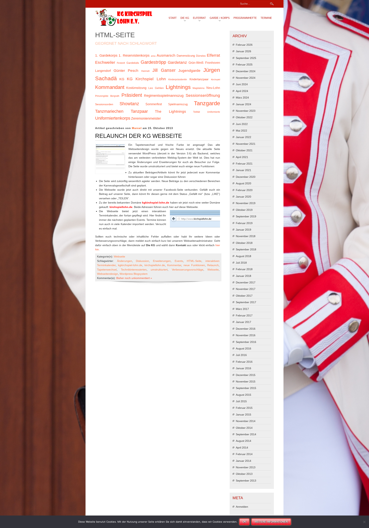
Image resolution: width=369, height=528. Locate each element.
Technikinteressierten (134, 269)
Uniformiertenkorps (112, 118)
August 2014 (243, 440)
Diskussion (142, 260)
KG (121, 79)
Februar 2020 (244, 190)
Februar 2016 (244, 361)
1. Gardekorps (106, 55)
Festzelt (121, 63)
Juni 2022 (242, 124)
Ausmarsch (166, 55)
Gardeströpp (153, 62)
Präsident (131, 95)
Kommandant (109, 87)
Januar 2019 (243, 229)
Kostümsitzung (136, 87)
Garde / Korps (220, 18)
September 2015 (246, 388)
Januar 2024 (243, 104)
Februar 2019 (244, 223)
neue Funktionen (194, 265)
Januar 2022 (243, 137)
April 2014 (242, 447)
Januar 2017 (243, 322)
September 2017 (246, 302)
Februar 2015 (244, 407)
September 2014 (246, 434)
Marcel (137, 128)
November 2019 (245, 203)
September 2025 (246, 58)
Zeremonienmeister (146, 118)
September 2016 (246, 341)
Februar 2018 (244, 269)
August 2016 (243, 348)
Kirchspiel (215, 79)
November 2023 (245, 110)
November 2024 (245, 77)
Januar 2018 (243, 275)
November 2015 (245, 381)
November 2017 (245, 288)
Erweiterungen (162, 260)
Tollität (196, 112)
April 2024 (242, 91)
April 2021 (242, 157)
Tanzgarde (207, 103)
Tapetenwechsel (107, 269)
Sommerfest (153, 104)
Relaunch (213, 265)
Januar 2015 (243, 414)
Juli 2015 (241, 401)
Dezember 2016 (245, 328)
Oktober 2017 (244, 295)
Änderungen (124, 260)
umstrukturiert (159, 269)
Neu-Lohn (213, 87)
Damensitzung (186, 55)
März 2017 (242, 308)
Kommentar (174, 265)
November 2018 (245, 236)
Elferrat (199, 18)
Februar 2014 (244, 454)
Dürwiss (201, 55)
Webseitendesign (107, 273)
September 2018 (246, 249)
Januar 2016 (243, 368)
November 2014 (245, 421)
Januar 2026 (243, 51)
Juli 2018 (241, 262)
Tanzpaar (139, 111)
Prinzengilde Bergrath (107, 96)
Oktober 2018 (244, 242)
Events (179, 260)
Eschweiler (105, 62)
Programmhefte (245, 18)
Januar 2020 (243, 196)
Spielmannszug (178, 104)
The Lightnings (170, 111)
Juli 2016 (241, 355)
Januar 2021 (243, 170)
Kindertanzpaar (199, 79)
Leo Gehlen (156, 88)
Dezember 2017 (245, 282)
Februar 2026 (244, 44)
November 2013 (245, 467)
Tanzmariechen (109, 111)
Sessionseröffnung (203, 95)
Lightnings (178, 87)
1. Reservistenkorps (134, 55)
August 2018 (243, 256)
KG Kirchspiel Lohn (146, 79)
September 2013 (246, 480)
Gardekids (132, 62)
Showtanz (129, 103)
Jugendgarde (189, 71)
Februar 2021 (244, 163)
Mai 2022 (241, 130)
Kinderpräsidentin (177, 79)
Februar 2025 (244, 64)
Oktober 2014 (244, 427)
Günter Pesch (126, 71)
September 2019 (246, 216)
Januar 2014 (243, 460)
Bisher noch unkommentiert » (134, 278)
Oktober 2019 (244, 209)
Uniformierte (213, 112)
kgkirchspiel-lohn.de (130, 265)
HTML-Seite (194, 260)
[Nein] (364, 522)
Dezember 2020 (245, 176)
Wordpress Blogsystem (134, 273)
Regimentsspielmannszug (164, 96)
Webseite (119, 256)
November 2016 (245, 335)
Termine (266, 18)
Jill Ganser (164, 70)
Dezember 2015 (245, 375)
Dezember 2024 (245, 71)
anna (153, 56)
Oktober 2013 (244, 473)
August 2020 (243, 183)
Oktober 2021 (244, 150)
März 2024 (242, 97)
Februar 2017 (244, 315)
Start (173, 18)
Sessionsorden (104, 104)
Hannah (145, 71)
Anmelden (242, 506)
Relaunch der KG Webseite (138, 136)
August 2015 (243, 394)
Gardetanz (177, 62)
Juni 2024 (242, 84)
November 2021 (245, 143)
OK (244, 521)
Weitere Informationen (271, 521)
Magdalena (198, 88)
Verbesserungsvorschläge (187, 269)
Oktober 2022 (244, 117)
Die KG (184, 18)
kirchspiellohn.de (155, 265)
